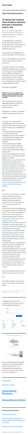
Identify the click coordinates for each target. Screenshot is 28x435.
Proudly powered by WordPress (16, 432)
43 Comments (16, 292)
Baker (3, 59)
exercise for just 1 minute (13, 234)
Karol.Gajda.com (15, 303)
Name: (7, 308)
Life (20, 290)
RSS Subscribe (4, 325)
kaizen (23, 290)
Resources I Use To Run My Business (12, 426)
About (23, 325)
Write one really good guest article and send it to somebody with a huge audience (14, 184)
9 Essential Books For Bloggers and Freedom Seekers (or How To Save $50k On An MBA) (13, 420)
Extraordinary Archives (14, 400)
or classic (13, 160)
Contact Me (5, 384)
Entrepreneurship (14, 290)
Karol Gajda (7, 5)
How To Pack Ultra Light (9, 414)
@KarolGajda (13, 325)
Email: (7, 312)
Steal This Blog (6, 380)
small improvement (6, 292)
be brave (17, 250)
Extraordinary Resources (9, 392)
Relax (5, 267)
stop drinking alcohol (12, 232)
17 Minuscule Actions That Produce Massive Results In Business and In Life (13, 23)
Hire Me (12, 384)
